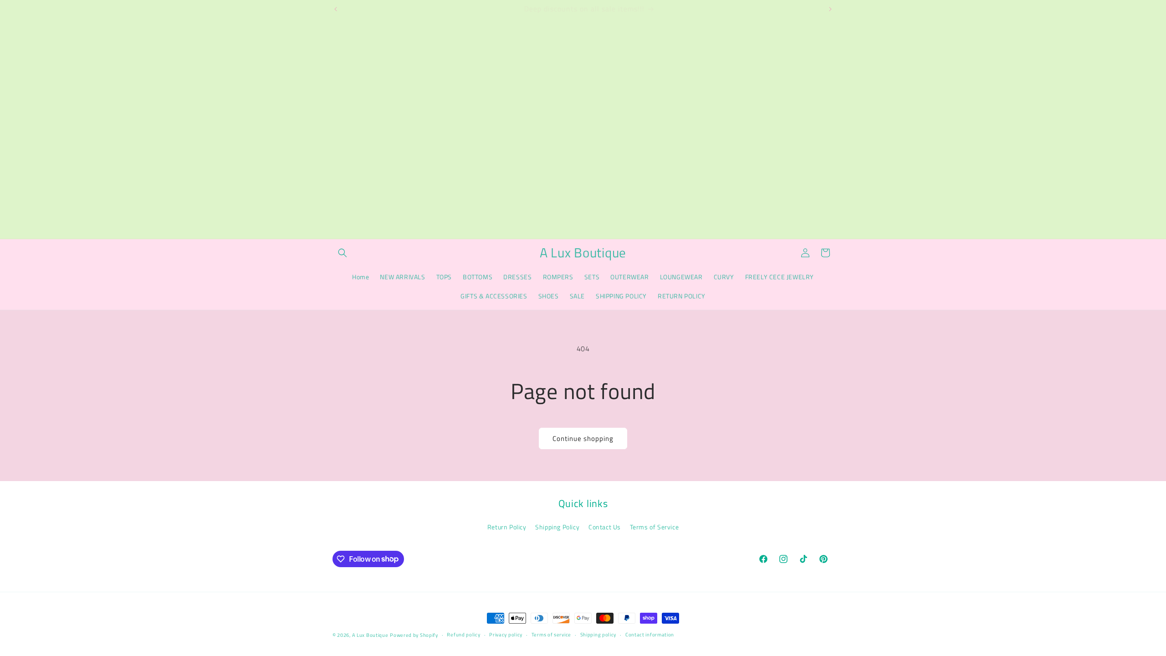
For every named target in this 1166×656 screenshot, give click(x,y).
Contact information (649, 634)
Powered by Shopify (414, 635)
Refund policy (463, 634)
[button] (342, 253)
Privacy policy (505, 634)
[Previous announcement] (336, 9)
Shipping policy (598, 634)
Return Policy (507, 527)
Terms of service (551, 634)
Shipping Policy (557, 527)
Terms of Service (654, 527)
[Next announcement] (830, 9)
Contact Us (604, 527)
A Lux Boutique (370, 635)
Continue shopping (583, 438)
